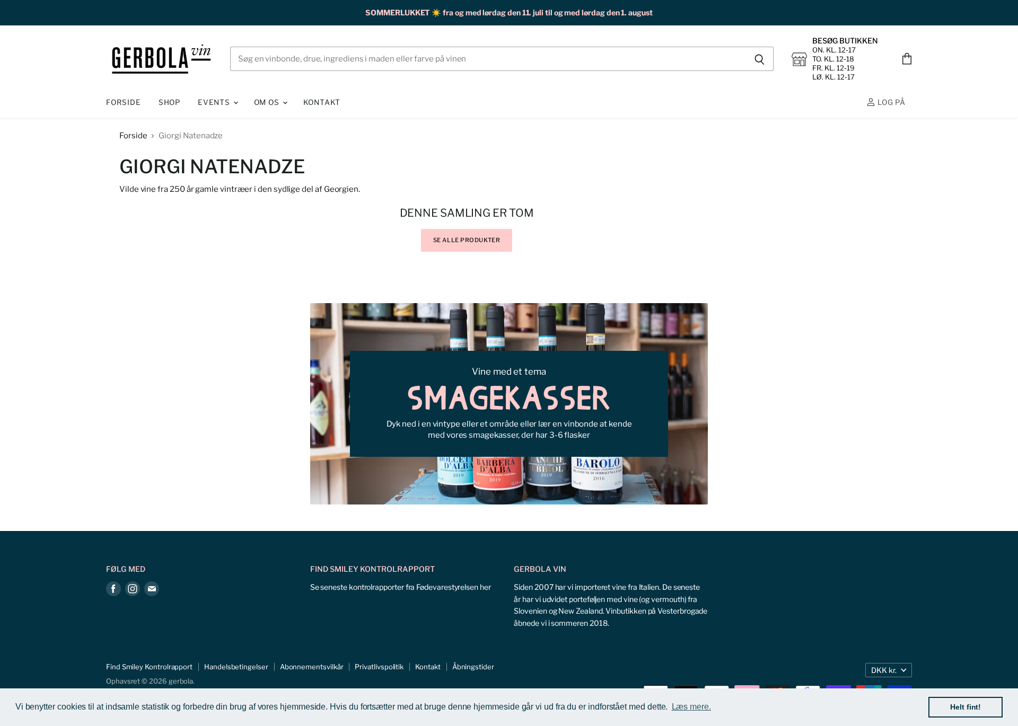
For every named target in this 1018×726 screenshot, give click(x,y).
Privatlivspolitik (379, 666)
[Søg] (759, 59)
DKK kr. (884, 670)
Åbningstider (473, 666)
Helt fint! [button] (965, 707)
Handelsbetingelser (236, 666)
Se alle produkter (467, 240)
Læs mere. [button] (691, 706)
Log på (890, 102)
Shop (169, 102)
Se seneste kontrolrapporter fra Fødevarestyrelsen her (400, 586)
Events (215, 102)
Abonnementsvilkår (312, 666)
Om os (268, 102)
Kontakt (322, 102)
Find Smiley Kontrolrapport (149, 666)
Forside (123, 102)
